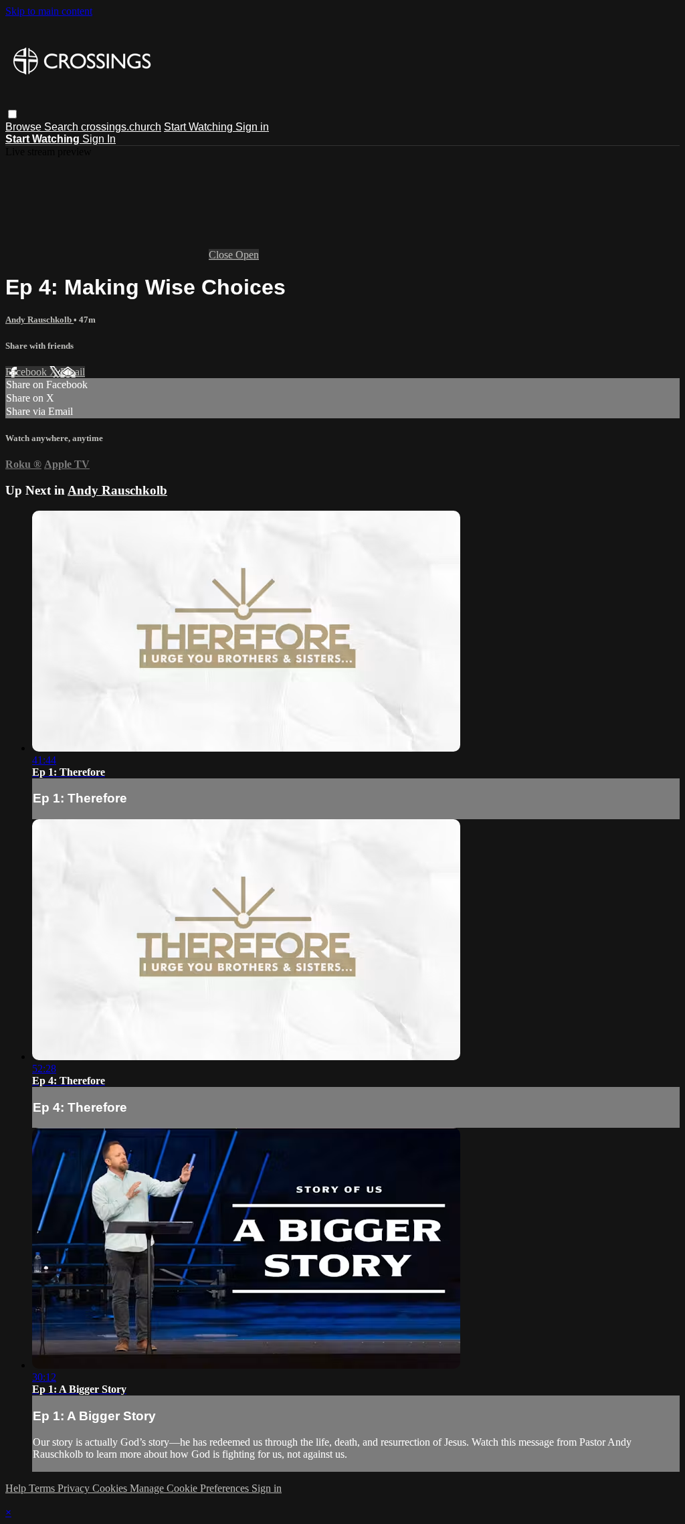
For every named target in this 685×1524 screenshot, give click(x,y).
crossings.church (121, 127)
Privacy (75, 1488)
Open (247, 254)
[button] (12, 114)
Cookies (111, 1488)
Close (222, 254)
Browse (24, 127)
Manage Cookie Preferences (191, 1488)
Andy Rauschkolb (39, 320)
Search (62, 127)
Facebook (27, 371)
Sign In (99, 139)
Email (72, 371)
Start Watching (199, 127)
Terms (43, 1488)
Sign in (252, 127)
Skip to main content (48, 11)
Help (17, 1488)
